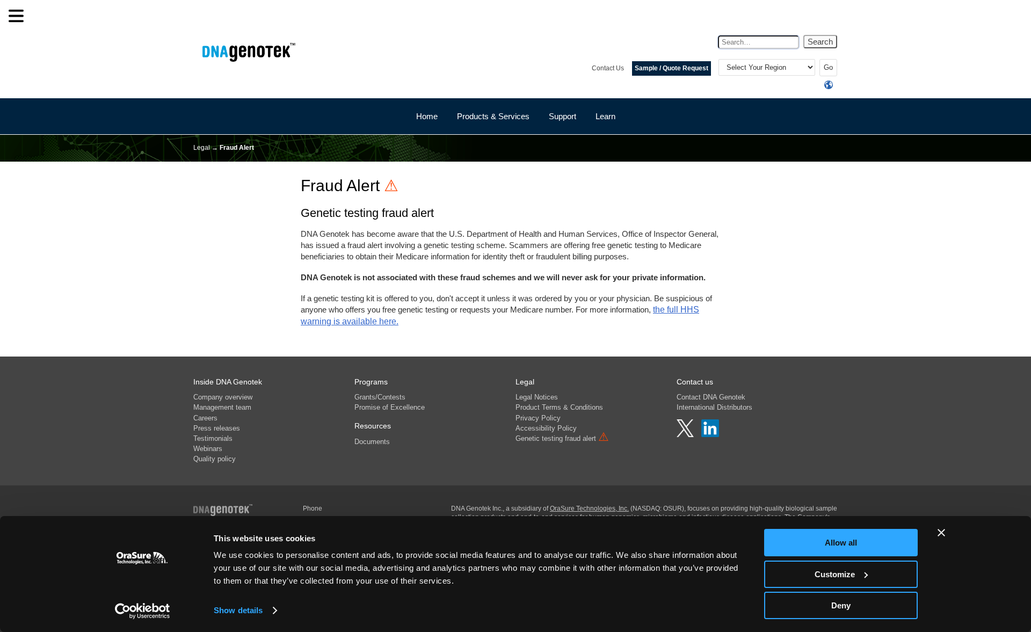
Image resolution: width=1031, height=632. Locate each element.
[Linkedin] (710, 434)
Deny (841, 605)
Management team (222, 407)
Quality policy (214, 459)
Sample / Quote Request (671, 68)
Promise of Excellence (389, 407)
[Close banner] (941, 532)
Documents (372, 442)
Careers (205, 418)
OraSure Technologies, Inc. (589, 508)
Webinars (207, 449)
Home (427, 116)
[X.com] (686, 434)
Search (820, 41)
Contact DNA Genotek (711, 397)
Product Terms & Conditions (559, 407)
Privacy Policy (538, 418)
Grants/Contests (379, 397)
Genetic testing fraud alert (562, 438)
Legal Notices (537, 397)
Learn (605, 116)
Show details (238, 610)
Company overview (222, 397)
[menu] (16, 16)
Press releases (216, 428)
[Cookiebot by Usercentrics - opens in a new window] (143, 611)
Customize (835, 574)
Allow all (841, 542)
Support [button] (562, 116)
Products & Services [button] (493, 116)
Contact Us (608, 68)
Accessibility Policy (546, 428)
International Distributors (714, 407)
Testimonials (213, 438)
